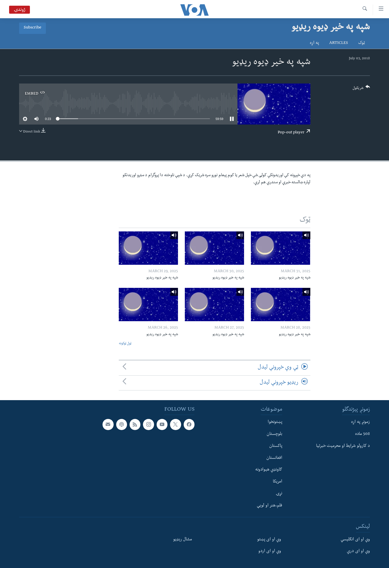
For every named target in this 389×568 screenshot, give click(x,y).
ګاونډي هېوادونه (268, 470)
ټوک (361, 43)
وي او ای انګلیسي (355, 539)
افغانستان (274, 458)
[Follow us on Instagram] (148, 424)
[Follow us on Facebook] (189, 424)
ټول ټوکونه (125, 344)
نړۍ (279, 493)
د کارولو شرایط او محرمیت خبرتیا (343, 446)
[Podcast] (121, 424)
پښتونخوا (275, 422)
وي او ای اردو (269, 551)
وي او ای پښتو (269, 539)
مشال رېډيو (182, 539)
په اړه (314, 43)
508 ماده (362, 434)
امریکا (277, 481)
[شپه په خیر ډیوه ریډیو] (280, 248)
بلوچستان (274, 434)
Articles (338, 43)
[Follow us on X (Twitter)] (175, 424)
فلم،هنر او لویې (269, 505)
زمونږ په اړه (360, 422)
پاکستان (275, 446)
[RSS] (135, 424)
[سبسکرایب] (108, 424)
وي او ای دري (358, 551)
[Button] (361, 89)
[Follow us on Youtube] (162, 424)
